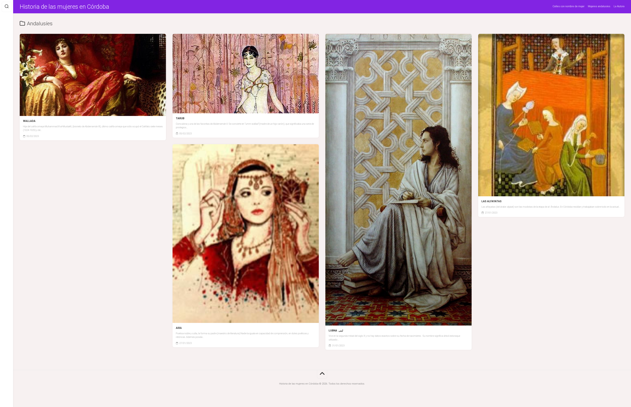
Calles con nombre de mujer (568, 6)
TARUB (180, 118)
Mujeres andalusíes (599, 6)
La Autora (619, 6)
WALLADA (29, 121)
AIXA (179, 327)
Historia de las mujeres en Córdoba (64, 6)
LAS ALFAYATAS (491, 201)
